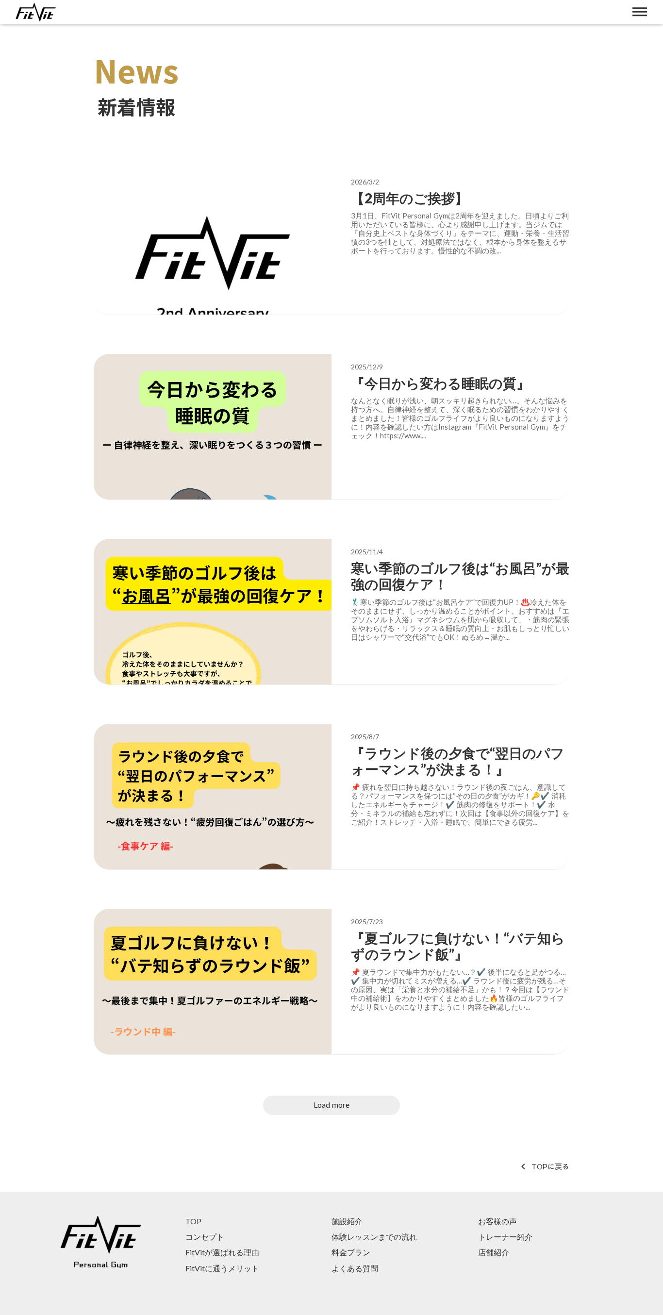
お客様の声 (497, 1221)
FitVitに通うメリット (222, 1268)
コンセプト (204, 1236)
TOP (193, 1221)
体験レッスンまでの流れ (374, 1236)
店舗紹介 (493, 1252)
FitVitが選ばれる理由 (222, 1252)
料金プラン (351, 1252)
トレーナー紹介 (505, 1236)
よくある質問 (355, 1268)
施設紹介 (347, 1221)
